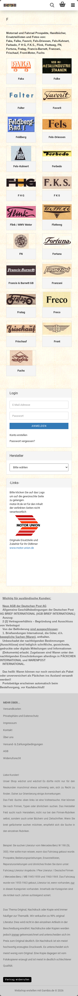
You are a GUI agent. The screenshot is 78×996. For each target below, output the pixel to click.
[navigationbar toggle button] (73, 5)
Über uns (8, 737)
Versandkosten (12, 708)
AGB (5, 751)
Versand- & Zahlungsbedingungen (23, 744)
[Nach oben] (66, 990)
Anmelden (39, 426)
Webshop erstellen (26, 990)
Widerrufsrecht (12, 758)
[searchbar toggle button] (52, 5)
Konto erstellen (18, 435)
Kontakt (7, 730)
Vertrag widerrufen (17, 979)
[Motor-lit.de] (8, 5)
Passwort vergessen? (22, 441)
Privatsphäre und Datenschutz (20, 715)
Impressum (10, 723)
